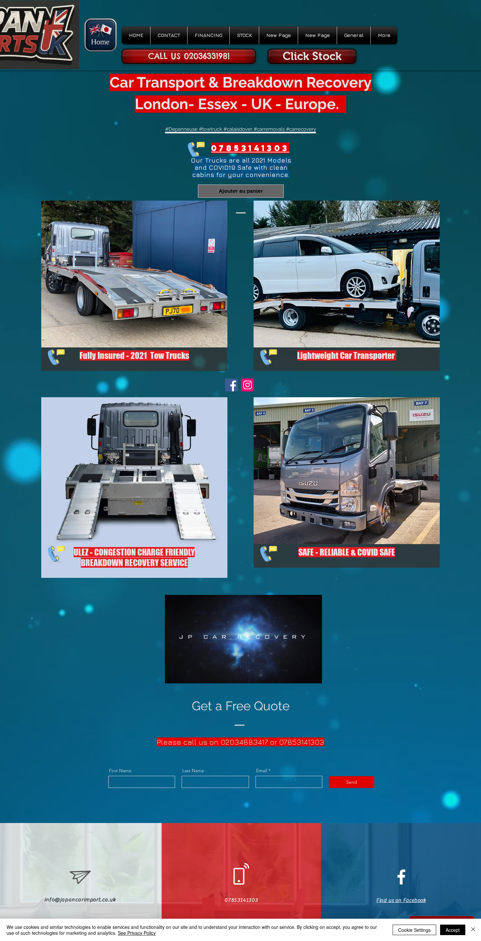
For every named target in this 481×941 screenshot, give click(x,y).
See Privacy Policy (137, 933)
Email (261, 770)
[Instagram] (247, 385)
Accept (453, 930)
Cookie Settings (414, 930)
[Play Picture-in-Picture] (302, 674)
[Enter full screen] (313, 674)
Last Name (193, 770)
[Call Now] (195, 148)
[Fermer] (473, 930)
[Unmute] (184, 674)
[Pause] (173, 674)
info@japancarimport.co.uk (80, 900)
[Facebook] (231, 385)
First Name (120, 770)
